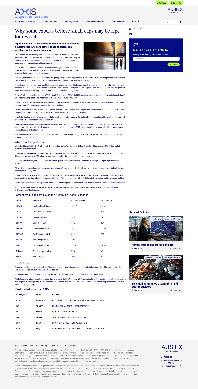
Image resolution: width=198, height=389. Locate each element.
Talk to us (162, 3)
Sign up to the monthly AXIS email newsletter (151, 54)
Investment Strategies (25, 21)
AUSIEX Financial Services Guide (63, 345)
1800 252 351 (169, 363)
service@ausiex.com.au (172, 360)
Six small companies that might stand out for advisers (155, 285)
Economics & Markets (94, 21)
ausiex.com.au (169, 366)
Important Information (24, 345)
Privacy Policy (41, 345)
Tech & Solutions (49, 21)
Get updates (177, 3)
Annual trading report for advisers (152, 245)
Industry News (71, 21)
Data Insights (118, 21)
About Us (135, 21)
